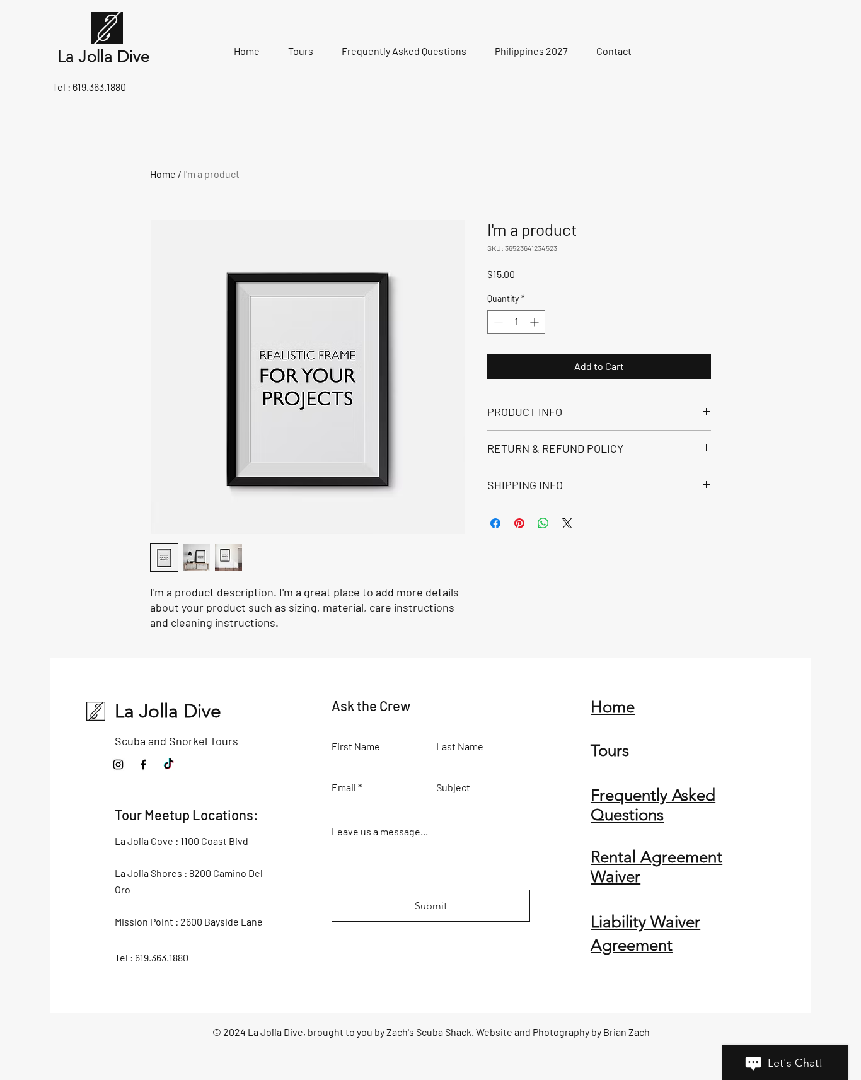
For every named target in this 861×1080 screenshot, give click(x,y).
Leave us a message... (380, 832)
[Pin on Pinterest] (519, 523)
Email (344, 787)
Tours (610, 750)
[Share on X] (567, 523)
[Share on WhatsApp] (543, 523)
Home (163, 174)
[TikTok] (168, 764)
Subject (453, 787)
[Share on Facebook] (495, 523)
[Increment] (535, 322)
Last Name (459, 746)
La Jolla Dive (168, 711)
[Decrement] (497, 322)
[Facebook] (143, 764)
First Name (356, 746)
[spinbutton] (516, 322)
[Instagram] (118, 764)
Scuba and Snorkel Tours (176, 741)
